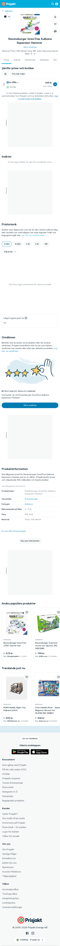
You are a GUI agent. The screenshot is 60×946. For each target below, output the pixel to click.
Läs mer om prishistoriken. (33, 235)
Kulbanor (9, 11)
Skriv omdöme (30, 47)
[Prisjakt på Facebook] (27, 933)
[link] (17, 633)
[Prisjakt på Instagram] (32, 933)
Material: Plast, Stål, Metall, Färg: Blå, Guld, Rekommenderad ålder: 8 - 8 (30, 52)
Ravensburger (31, 499)
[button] (7, 16)
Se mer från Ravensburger (14, 531)
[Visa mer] (4, 84)
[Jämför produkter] (55, 31)
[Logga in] (56, 4)
